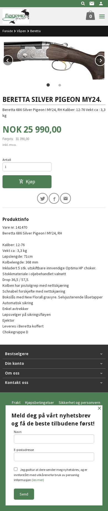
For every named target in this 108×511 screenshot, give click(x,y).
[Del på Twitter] (42, 198)
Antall (6, 160)
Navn (18, 432)
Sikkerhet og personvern (79, 402)
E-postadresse (24, 450)
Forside (7, 31)
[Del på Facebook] (54, 198)
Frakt (16, 402)
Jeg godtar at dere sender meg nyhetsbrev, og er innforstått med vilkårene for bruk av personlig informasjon (50, 475)
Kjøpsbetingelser (39, 402)
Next (105, 59)
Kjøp (30, 182)
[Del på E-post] (65, 198)
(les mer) (38, 480)
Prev (12, 59)
